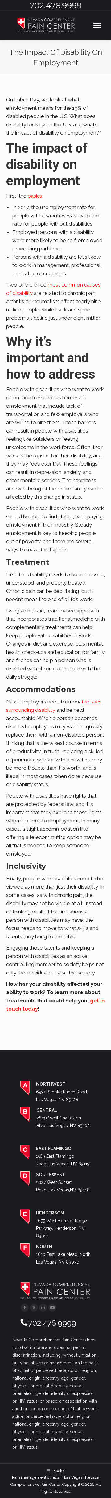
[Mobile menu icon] (97, 25)
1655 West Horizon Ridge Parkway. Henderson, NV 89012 (61, 1228)
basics (35, 196)
